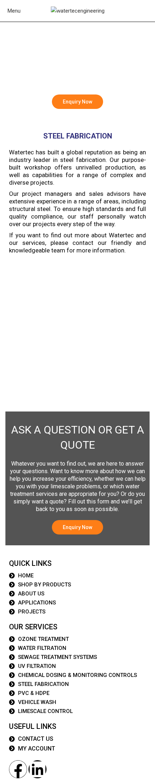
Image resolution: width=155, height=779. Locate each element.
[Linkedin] (37, 769)
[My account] (151, 11)
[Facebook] (18, 769)
